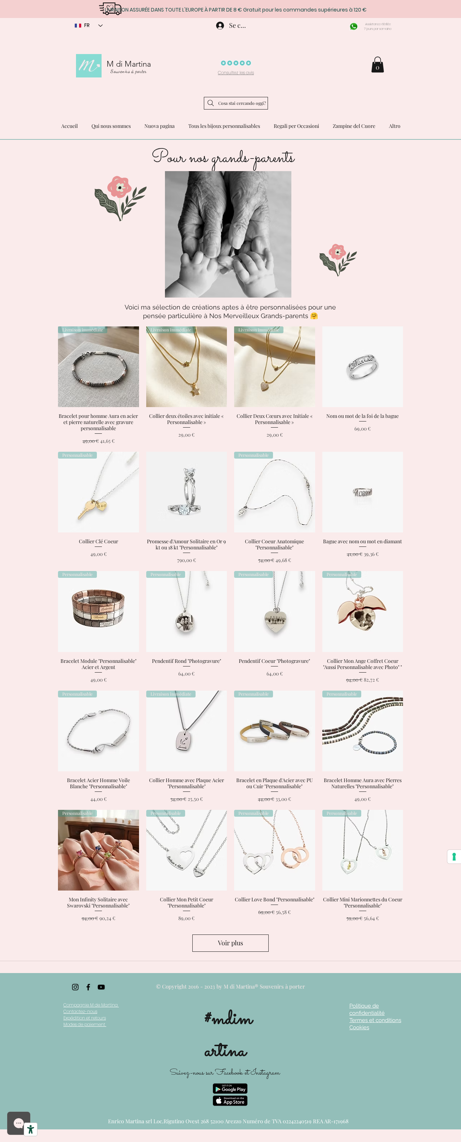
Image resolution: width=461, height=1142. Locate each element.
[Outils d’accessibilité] (30, 1129)
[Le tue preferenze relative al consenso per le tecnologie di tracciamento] (454, 857)
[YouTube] (101, 987)
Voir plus (230, 942)
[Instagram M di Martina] (75, 987)
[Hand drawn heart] (110, 8)
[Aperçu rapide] (362, 366)
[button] (377, 64)
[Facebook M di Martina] (88, 987)
